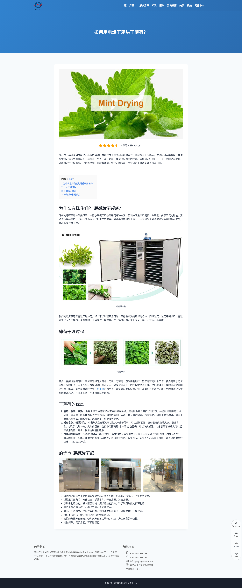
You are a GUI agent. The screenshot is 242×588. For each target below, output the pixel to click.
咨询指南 (172, 5)
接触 (189, 5)
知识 (154, 5)
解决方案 (144, 5)
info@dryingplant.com (141, 561)
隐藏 (71, 179)
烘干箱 (100, 389)
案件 (161, 5)
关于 (181, 5)
